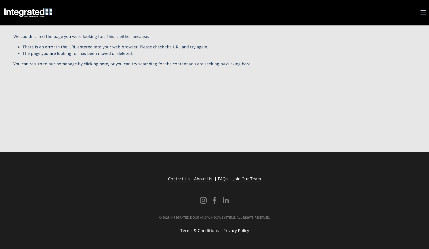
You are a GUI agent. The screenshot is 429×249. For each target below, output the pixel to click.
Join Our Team (246, 178)
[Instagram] (203, 200)
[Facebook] (214, 200)
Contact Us (179, 178)
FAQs (223, 178)
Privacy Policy (236, 230)
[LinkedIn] (225, 200)
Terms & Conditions (199, 230)
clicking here (96, 63)
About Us (203, 178)
